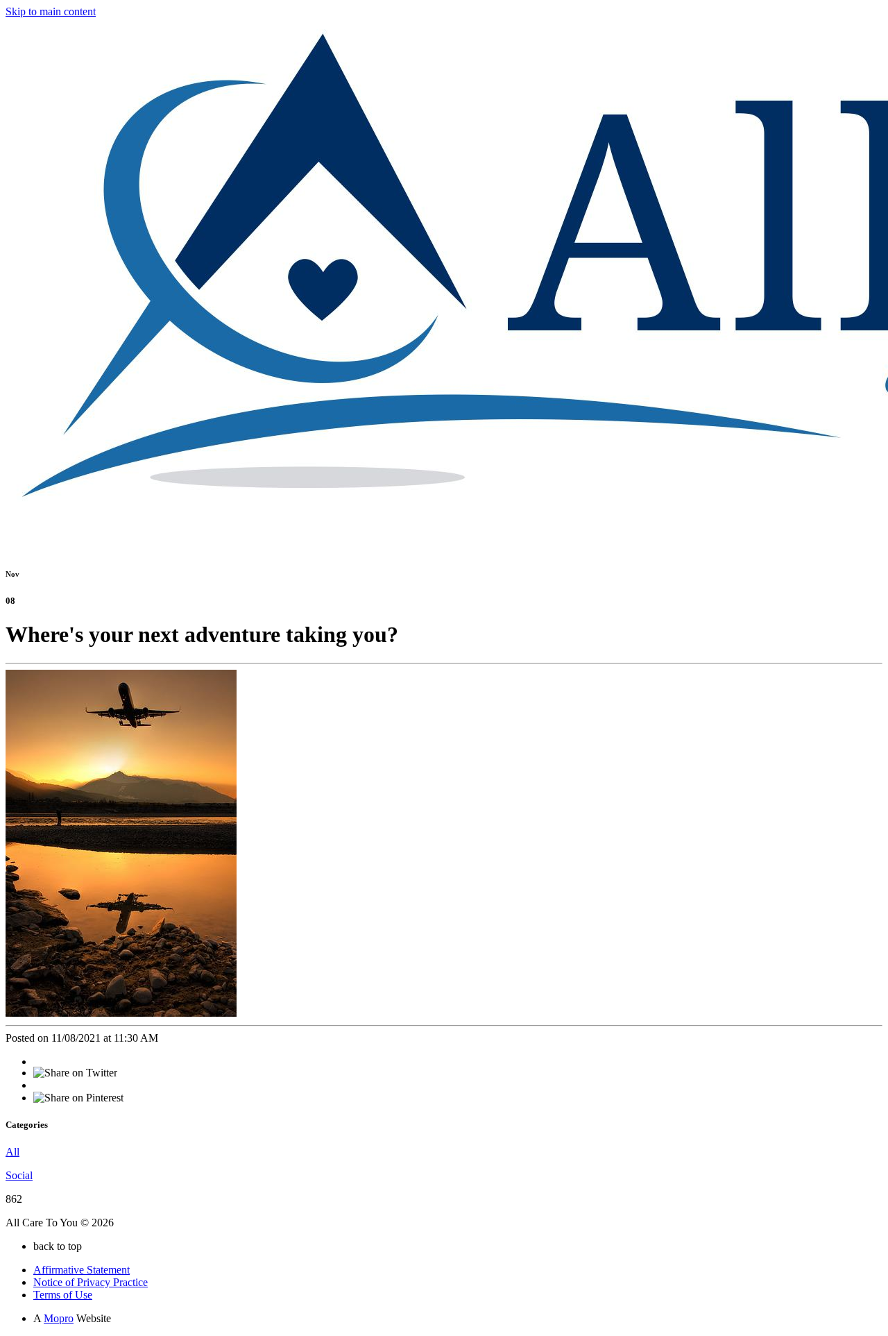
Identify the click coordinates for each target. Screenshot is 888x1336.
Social (19, 1175)
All (12, 1152)
